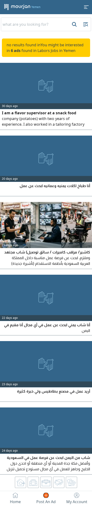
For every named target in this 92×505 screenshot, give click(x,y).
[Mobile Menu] (86, 7)
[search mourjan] (73, 24)
